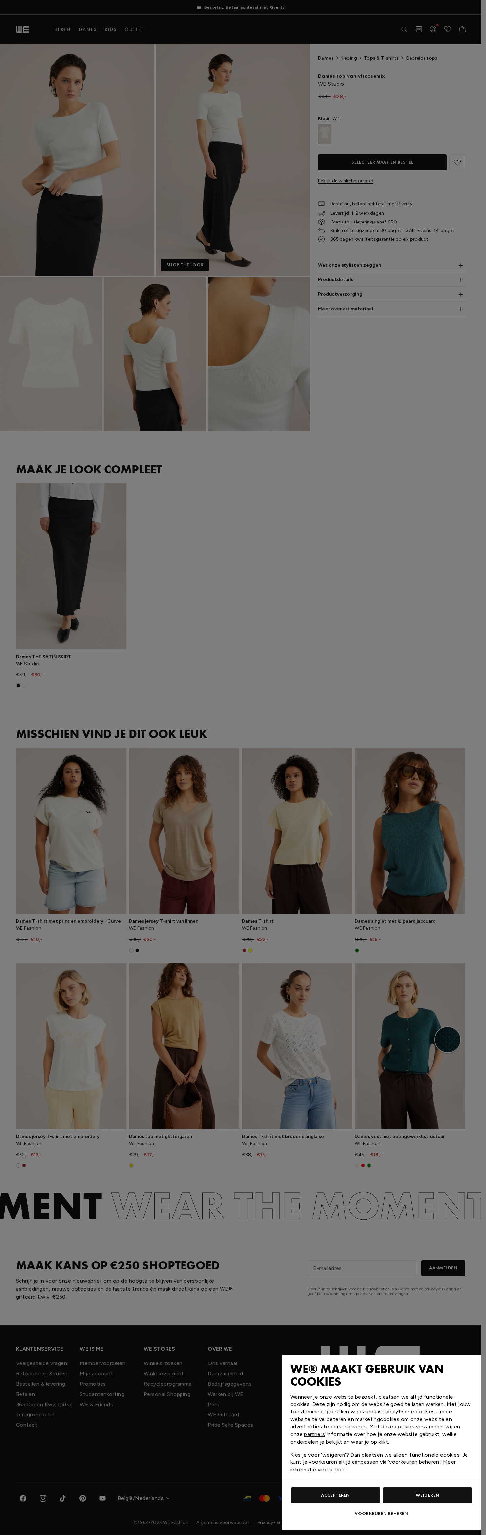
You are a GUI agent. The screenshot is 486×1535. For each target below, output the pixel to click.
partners (314, 1434)
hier (339, 1469)
